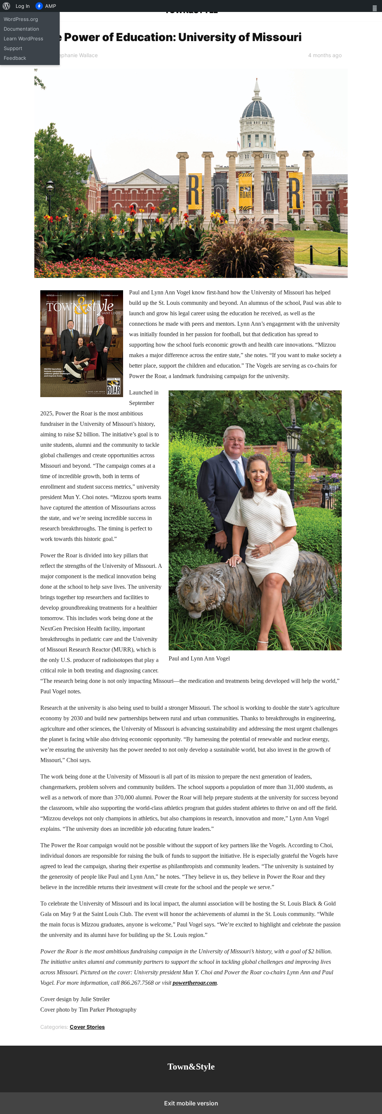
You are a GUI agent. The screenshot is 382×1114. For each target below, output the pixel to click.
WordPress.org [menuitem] (21, 19)
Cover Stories (87, 1027)
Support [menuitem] (13, 48)
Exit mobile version (191, 1103)
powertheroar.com (195, 983)
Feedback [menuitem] (15, 58)
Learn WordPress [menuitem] (23, 38)
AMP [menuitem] (50, 6)
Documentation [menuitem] (21, 29)
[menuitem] (6, 6)
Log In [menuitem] (23, 6)
